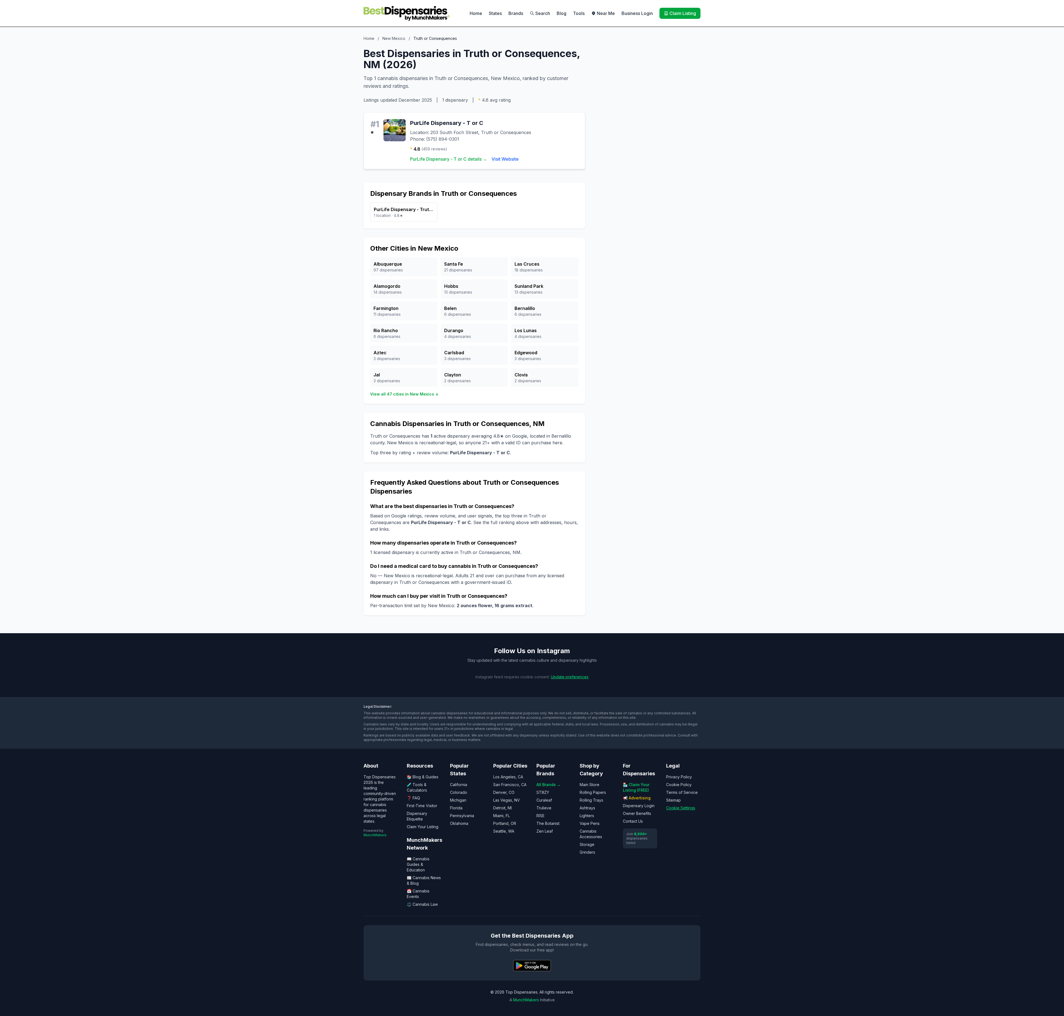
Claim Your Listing (422, 826)
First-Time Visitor (422, 805)
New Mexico (393, 38)
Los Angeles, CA (508, 776)
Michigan (458, 800)
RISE (540, 815)
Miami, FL (501, 815)
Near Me (606, 13)
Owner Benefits (637, 813)
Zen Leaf (544, 831)
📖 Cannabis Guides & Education (418, 864)
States (495, 13)
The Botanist (547, 823)
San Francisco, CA (509, 784)
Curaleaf (544, 800)
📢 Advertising (637, 798)
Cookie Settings (680, 807)
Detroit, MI (502, 807)
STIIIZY (542, 792)
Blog (561, 13)
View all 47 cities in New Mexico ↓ (404, 394)
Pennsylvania (462, 815)
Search (542, 13)
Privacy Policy (679, 776)
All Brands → (548, 784)
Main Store (589, 784)
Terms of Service (682, 792)
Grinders (587, 852)
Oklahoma (459, 823)
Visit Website (505, 159)
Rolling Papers (593, 792)
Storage (587, 844)
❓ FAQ (413, 798)
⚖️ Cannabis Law (422, 904)
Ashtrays (587, 807)
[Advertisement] (647, 86)
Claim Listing (682, 13)
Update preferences (570, 676)
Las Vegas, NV (506, 800)
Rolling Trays (591, 800)
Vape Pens (590, 823)
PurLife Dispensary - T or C (446, 123)
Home (476, 13)
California (458, 784)
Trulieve (543, 807)
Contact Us (633, 821)
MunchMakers (375, 835)
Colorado (458, 792)
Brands (515, 13)
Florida (456, 807)
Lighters (587, 815)
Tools (579, 13)
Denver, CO (504, 792)
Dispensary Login (638, 805)
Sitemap (673, 800)
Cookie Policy (679, 784)
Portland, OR (504, 823)
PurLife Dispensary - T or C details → (448, 159)
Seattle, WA (503, 831)
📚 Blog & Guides (422, 776)
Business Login (637, 13)
